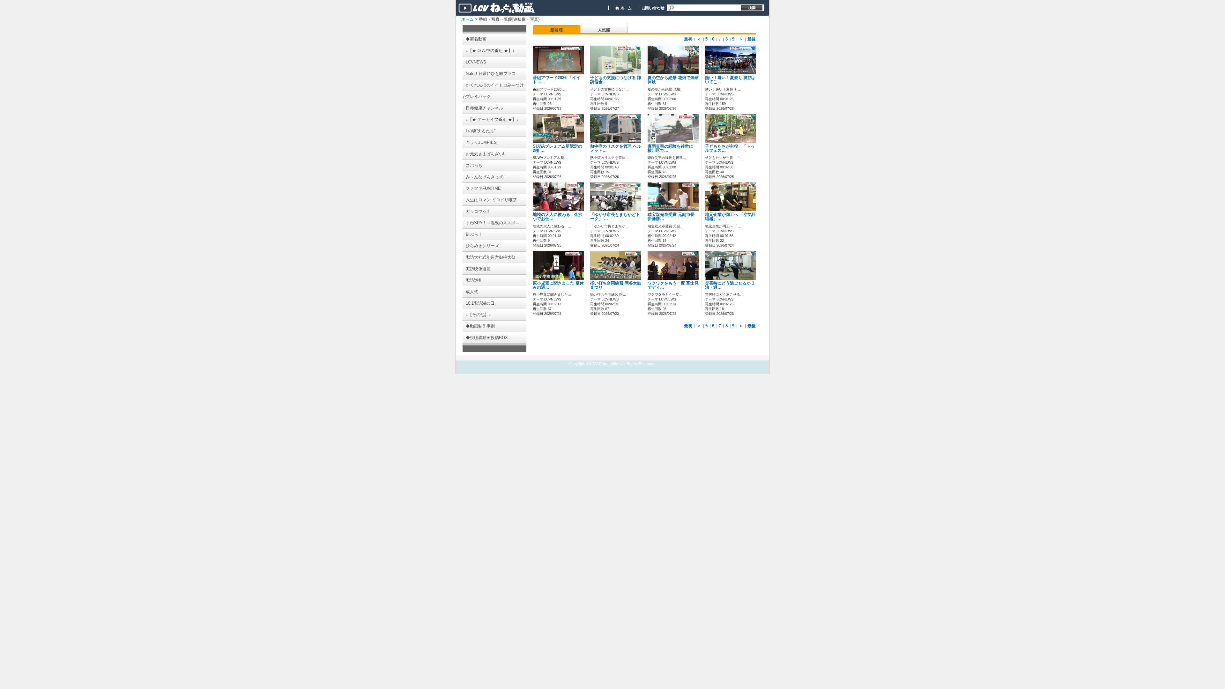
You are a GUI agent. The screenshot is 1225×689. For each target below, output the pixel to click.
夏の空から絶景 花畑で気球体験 (673, 80)
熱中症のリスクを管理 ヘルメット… (615, 148)
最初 (688, 39)
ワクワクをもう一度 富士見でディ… (673, 285)
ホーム (467, 19)
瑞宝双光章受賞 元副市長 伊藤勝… (671, 216)
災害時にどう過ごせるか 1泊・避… (729, 285)
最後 (751, 39)
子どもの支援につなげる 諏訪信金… (615, 80)
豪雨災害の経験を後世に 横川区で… (672, 148)
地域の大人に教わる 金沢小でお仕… (558, 216)
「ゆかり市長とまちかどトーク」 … (615, 216)
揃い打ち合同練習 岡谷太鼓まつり (615, 285)
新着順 (556, 30)
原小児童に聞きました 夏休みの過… (558, 285)
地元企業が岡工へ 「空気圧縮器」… (730, 216)
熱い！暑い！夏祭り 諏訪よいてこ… (730, 80)
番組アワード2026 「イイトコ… (556, 80)
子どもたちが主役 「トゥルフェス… (730, 148)
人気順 (604, 30)
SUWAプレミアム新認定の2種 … (557, 148)
